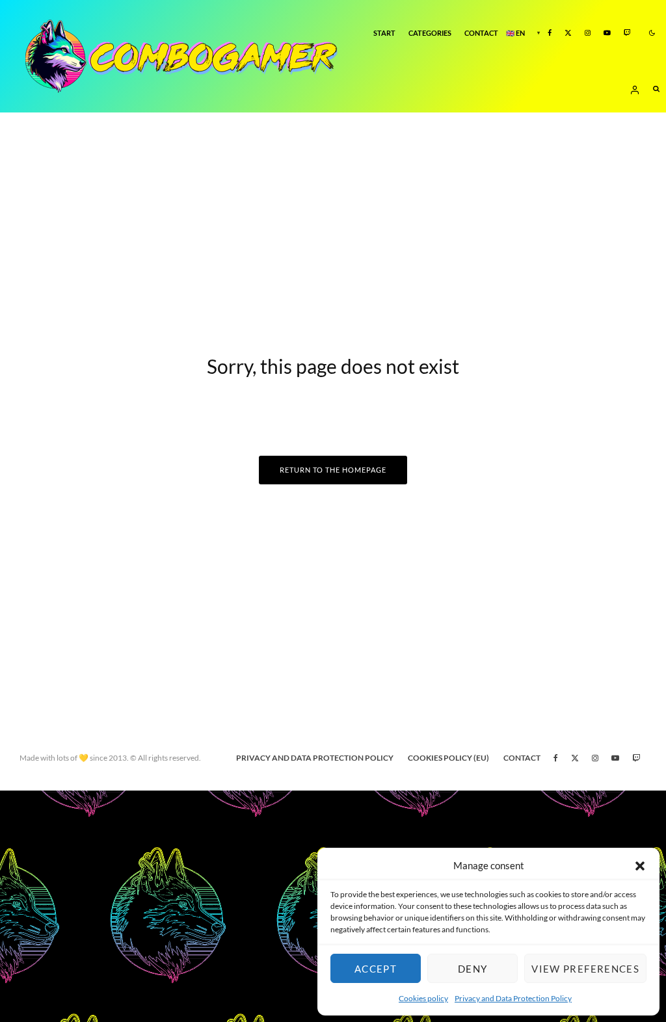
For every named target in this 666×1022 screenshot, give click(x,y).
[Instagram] (587, 33)
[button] (639, 865)
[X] (568, 33)
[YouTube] (607, 33)
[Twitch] (627, 33)
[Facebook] (549, 33)
